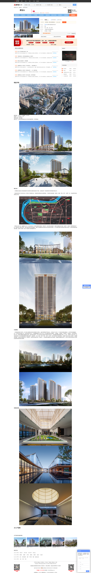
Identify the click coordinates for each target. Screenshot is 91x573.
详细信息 (23, 15)
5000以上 (34, 552)
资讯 (25, 1)
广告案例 (49, 562)
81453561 (40, 572)
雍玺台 (65, 70)
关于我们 (35, 562)
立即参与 (64, 22)
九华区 (28, 554)
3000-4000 (25, 552)
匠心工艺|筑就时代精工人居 (23, 51)
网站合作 (39, 562)
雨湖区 (21, 554)
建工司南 (65, 68)
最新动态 (29, 15)
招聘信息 (53, 562)
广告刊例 (46, 562)
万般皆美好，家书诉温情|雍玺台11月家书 (25, 56)
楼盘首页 (17, 15)
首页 (21, 1)
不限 (18, 552)
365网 (56, 562)
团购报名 (73, 15)
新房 (29, 1)
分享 (69, 33)
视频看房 (37, 1)
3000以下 (21, 552)
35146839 (48, 572)
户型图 (35, 15)
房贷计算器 (53, 15)
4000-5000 (29, 552)
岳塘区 (24, 7)
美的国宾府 (65, 74)
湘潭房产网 (16, 7)
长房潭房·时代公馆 (66, 72)
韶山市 (38, 554)
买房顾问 (60, 15)
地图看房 (66, 15)
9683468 (55, 572)
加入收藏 (65, 7)
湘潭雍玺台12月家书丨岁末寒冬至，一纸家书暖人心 (27, 65)
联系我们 (42, 562)
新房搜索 (42, 15)
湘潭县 (31, 554)
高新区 (34, 554)
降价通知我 (54, 19)
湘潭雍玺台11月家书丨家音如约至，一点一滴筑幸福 (27, 70)
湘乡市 (41, 554)
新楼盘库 (20, 7)
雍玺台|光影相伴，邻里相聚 (23, 60)
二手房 (34, 1)
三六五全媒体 (67, 61)
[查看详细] (54, 53)
